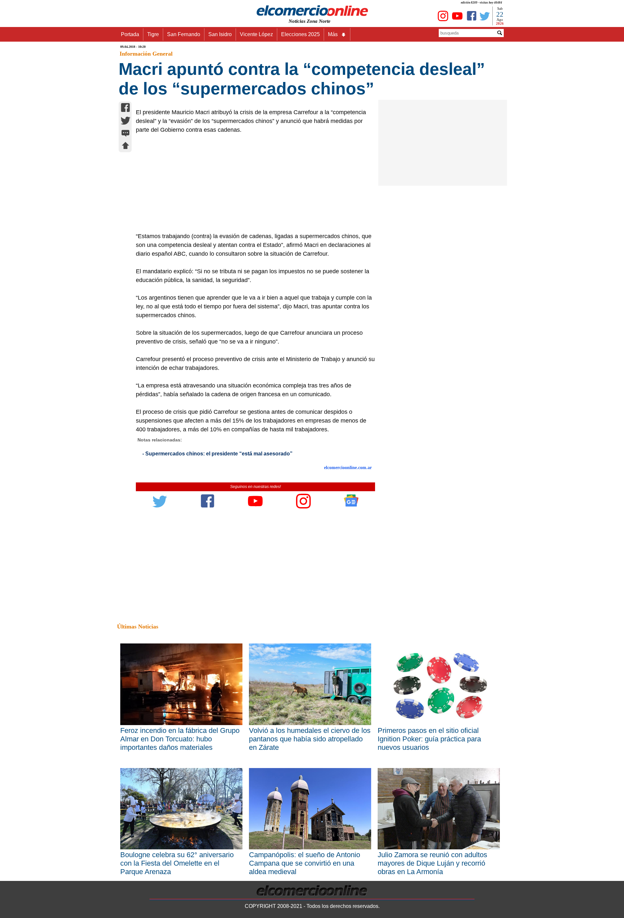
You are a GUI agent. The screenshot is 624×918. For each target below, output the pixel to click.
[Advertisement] (252, 183)
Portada (130, 34)
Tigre (153, 34)
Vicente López (256, 34)
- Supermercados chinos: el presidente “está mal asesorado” (217, 453)
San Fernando (183, 34)
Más (333, 34)
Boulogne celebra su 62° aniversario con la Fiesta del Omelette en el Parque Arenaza (177, 863)
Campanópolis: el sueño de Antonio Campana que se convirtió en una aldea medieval (304, 863)
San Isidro (220, 34)
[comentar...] (125, 133)
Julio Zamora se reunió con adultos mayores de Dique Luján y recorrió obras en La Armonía (432, 863)
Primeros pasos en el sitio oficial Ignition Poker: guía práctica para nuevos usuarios (429, 738)
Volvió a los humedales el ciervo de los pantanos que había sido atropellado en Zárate (309, 738)
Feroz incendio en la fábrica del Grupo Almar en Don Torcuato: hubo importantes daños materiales (180, 738)
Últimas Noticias (137, 626)
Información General (146, 53)
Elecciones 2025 (300, 34)
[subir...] (125, 146)
